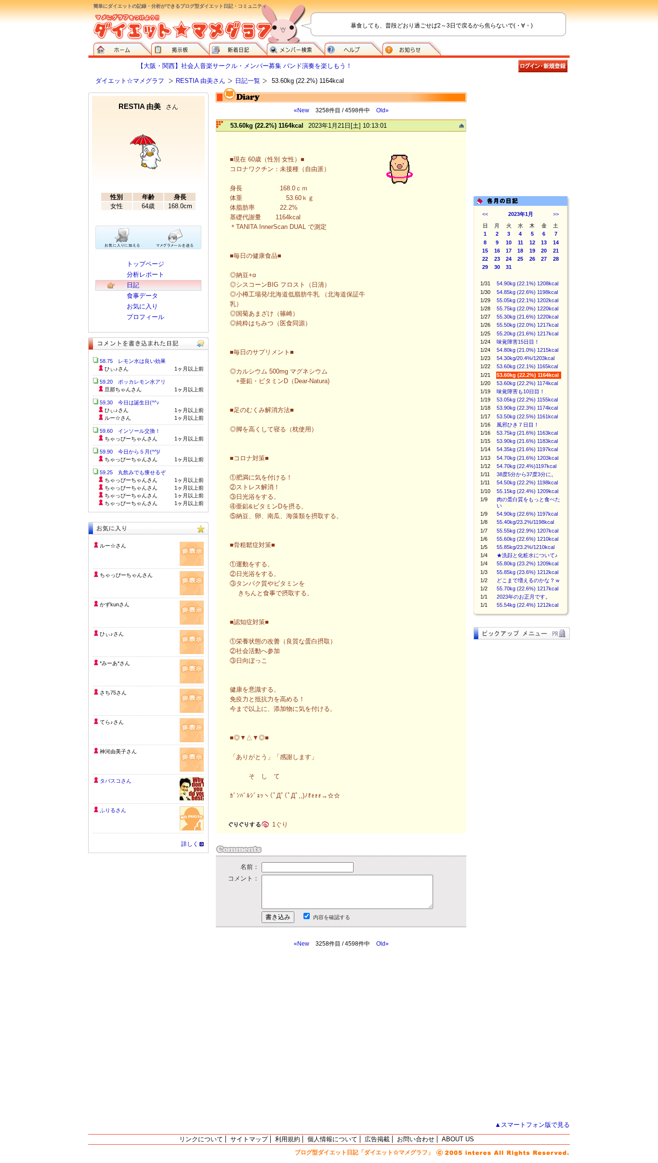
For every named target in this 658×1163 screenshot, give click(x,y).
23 (497, 259)
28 (556, 259)
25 (520, 259)
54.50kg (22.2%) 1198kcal (527, 482)
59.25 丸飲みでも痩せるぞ (133, 472)
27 (544, 259)
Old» (382, 110)
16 (497, 251)
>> (556, 214)
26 (532, 259)
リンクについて (201, 1139)
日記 (133, 285)
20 (544, 251)
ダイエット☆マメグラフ (129, 80)
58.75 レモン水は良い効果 (133, 361)
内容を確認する (331, 917)
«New (301, 110)
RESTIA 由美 (148, 106)
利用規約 (287, 1139)
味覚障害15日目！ (518, 342)
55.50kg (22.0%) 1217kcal (527, 325)
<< (485, 214)
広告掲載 (377, 1139)
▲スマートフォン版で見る (532, 1124)
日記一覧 (247, 80)
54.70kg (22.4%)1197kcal (526, 466)
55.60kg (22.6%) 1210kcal (527, 539)
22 (485, 259)
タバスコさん (116, 781)
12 (532, 242)
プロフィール (145, 317)
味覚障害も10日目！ (521, 391)
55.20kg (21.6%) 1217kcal (527, 333)
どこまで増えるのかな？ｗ (528, 580)
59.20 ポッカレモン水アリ (133, 382)
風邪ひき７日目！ (518, 425)
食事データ (142, 295)
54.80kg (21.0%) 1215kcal (527, 350)
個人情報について (332, 1139)
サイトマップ (249, 1139)
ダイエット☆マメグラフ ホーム (122, 48)
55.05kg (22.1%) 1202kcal (527, 300)
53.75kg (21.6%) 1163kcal (527, 433)
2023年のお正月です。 (524, 597)
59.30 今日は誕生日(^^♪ (129, 402)
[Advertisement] (306, 1034)
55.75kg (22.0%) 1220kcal (527, 308)
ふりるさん (113, 810)
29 (485, 267)
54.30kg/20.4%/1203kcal (525, 358)
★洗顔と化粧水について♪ (527, 555)
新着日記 (238, 48)
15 (485, 251)
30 (497, 267)
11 (520, 242)
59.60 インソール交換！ (130, 431)
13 (544, 242)
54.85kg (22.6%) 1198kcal (527, 292)
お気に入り (142, 306)
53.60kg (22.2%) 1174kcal (527, 383)
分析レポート (145, 274)
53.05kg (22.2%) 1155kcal (527, 399)
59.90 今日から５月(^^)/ (130, 452)
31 (509, 267)
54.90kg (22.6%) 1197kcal (527, 514)
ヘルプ (353, 48)
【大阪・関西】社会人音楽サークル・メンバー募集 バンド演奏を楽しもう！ (244, 65)
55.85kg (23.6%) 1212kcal (527, 572)
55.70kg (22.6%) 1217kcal (527, 588)
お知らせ (411, 48)
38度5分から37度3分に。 (526, 474)
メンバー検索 (296, 48)
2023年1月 (520, 214)
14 (556, 242)
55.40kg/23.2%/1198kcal (525, 522)
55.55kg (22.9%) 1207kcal (527, 531)
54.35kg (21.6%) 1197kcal (527, 449)
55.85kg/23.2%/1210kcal (525, 547)
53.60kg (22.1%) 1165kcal (527, 366)
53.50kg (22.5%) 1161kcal (527, 416)
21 (556, 251)
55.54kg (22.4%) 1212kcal (527, 605)
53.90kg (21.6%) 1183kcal (527, 441)
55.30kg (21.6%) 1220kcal (527, 317)
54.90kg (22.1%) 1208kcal (527, 283)
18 (520, 251)
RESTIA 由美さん (200, 80)
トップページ (145, 263)
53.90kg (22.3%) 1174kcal (527, 408)
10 (509, 242)
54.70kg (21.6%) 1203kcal (527, 458)
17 (509, 251)
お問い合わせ (415, 1139)
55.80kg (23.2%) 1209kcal (527, 563)
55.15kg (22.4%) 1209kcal (527, 491)
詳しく (189, 844)
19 (532, 251)
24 (509, 259)
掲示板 (180, 48)
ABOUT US (458, 1139)
